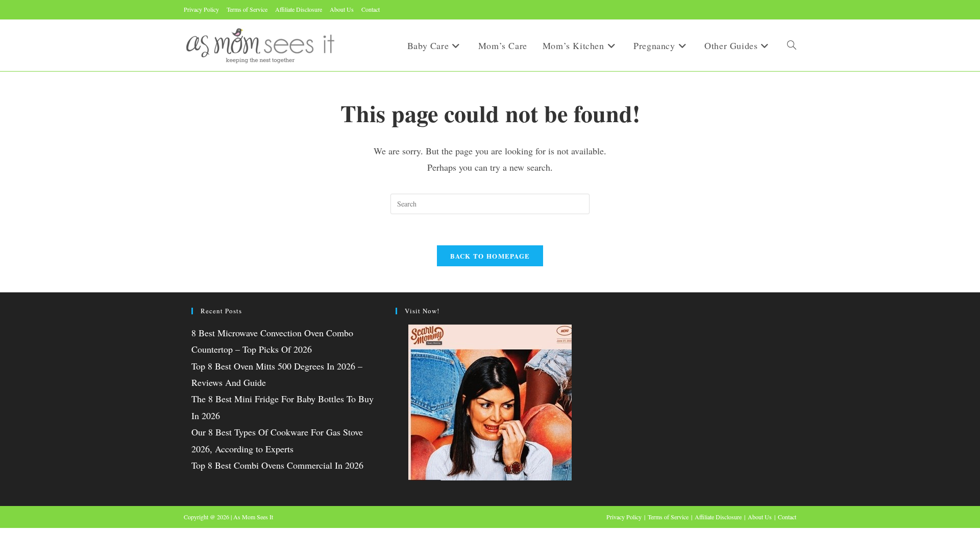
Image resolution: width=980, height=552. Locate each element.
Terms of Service (247, 9)
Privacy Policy (201, 9)
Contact (370, 9)
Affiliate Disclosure (298, 9)
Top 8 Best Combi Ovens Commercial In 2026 (277, 465)
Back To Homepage (490, 256)
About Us (342, 9)
